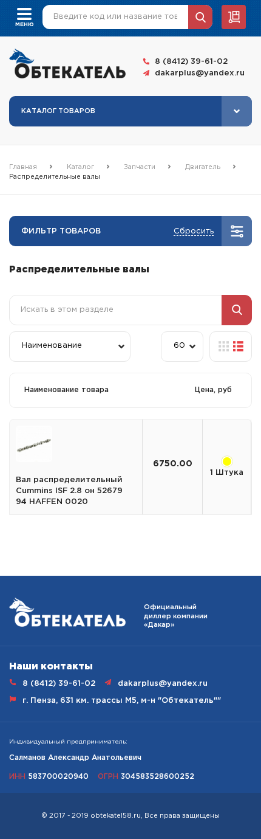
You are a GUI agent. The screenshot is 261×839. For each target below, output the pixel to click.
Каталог (80, 167)
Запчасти (139, 167)
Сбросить (194, 231)
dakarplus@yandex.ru (200, 73)
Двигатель (202, 167)
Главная (23, 167)
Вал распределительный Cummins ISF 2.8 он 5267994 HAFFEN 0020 (69, 491)
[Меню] (24, 13)
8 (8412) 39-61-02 (191, 61)
